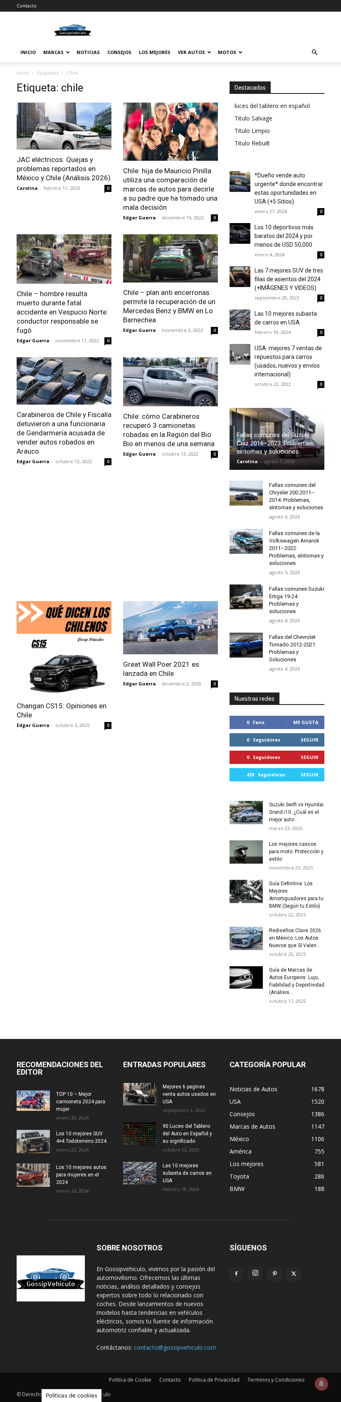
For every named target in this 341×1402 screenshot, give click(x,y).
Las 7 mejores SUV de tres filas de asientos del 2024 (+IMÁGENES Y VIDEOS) (289, 279)
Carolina (27, 188)
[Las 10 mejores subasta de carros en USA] (240, 319)
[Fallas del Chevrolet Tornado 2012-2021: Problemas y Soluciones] (246, 645)
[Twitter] (293, 1274)
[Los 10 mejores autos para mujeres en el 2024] (33, 1175)
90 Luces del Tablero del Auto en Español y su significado (187, 1133)
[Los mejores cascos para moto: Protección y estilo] (246, 852)
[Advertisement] (117, 539)
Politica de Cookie (130, 1379)
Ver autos (191, 52)
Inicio (28, 52)
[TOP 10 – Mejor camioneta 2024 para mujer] (33, 1100)
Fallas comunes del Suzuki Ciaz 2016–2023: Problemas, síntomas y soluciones (275, 443)
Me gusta (306, 722)
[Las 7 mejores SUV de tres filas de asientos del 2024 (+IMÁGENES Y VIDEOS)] (240, 276)
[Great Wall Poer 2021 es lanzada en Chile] (170, 627)
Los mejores (154, 52)
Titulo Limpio (252, 131)
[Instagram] (255, 1273)
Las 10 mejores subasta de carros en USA (187, 1173)
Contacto (27, 5)
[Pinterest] (274, 1274)
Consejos (119, 52)
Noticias (88, 52)
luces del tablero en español (272, 106)
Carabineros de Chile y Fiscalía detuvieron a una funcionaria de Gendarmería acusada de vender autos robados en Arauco (64, 432)
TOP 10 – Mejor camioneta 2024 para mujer (80, 1101)
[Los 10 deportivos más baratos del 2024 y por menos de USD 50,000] (240, 233)
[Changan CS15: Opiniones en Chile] (64, 648)
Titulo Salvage (253, 118)
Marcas (53, 52)
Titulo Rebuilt (252, 143)
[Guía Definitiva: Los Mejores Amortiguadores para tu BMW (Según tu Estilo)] (246, 891)
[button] (314, 52)
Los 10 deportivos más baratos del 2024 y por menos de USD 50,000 (284, 236)
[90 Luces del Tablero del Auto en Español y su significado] (139, 1134)
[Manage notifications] (321, 1383)
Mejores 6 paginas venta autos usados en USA (189, 1094)
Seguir (310, 740)
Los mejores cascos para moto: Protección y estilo (296, 851)
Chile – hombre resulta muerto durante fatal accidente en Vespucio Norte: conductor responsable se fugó (62, 312)
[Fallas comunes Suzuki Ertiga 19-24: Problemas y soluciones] (246, 596)
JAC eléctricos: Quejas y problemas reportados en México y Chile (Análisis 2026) (64, 168)
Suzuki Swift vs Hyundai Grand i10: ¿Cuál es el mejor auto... (296, 812)
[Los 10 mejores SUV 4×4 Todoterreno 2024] (33, 1141)
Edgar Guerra (139, 217)
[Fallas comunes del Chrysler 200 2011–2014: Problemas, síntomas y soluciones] (246, 493)
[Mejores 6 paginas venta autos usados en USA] (139, 1094)
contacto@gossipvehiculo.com (175, 1347)
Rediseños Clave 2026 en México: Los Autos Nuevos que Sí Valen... (295, 938)
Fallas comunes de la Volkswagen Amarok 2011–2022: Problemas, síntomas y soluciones (296, 548)
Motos (227, 52)
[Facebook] (236, 1274)
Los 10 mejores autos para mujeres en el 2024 (81, 1174)
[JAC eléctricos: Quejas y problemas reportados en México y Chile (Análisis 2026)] (64, 126)
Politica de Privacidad (214, 1379)
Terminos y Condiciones (275, 1379)
